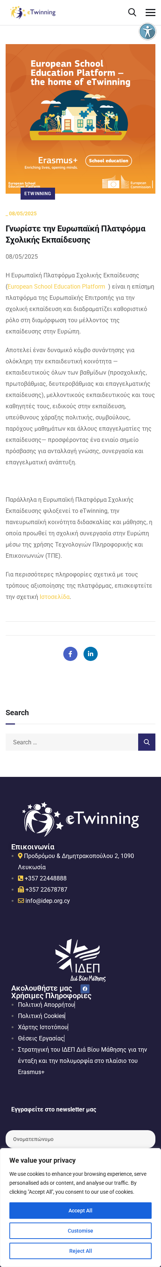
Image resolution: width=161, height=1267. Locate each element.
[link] (148, 31)
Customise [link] (80, 1231)
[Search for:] (80, 742)
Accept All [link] (80, 1211)
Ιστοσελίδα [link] (55, 596)
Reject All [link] (80, 1251)
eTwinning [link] (37, 193)
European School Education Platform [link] (56, 286)
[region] (80, 1207)
